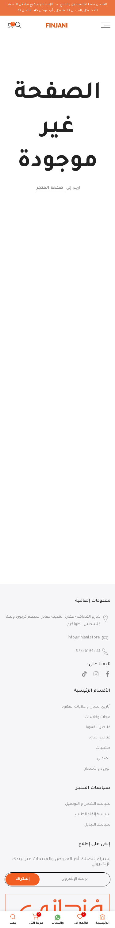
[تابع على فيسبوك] (107, 674)
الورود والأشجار (97, 769)
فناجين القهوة (98, 727)
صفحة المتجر (49, 188)
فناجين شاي (99, 738)
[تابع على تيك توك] (84, 674)
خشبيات (103, 748)
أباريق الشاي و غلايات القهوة (86, 707)
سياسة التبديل (97, 825)
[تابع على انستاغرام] (96, 674)
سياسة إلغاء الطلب (92, 814)
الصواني (103, 758)
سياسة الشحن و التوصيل (87, 804)
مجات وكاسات (97, 717)
